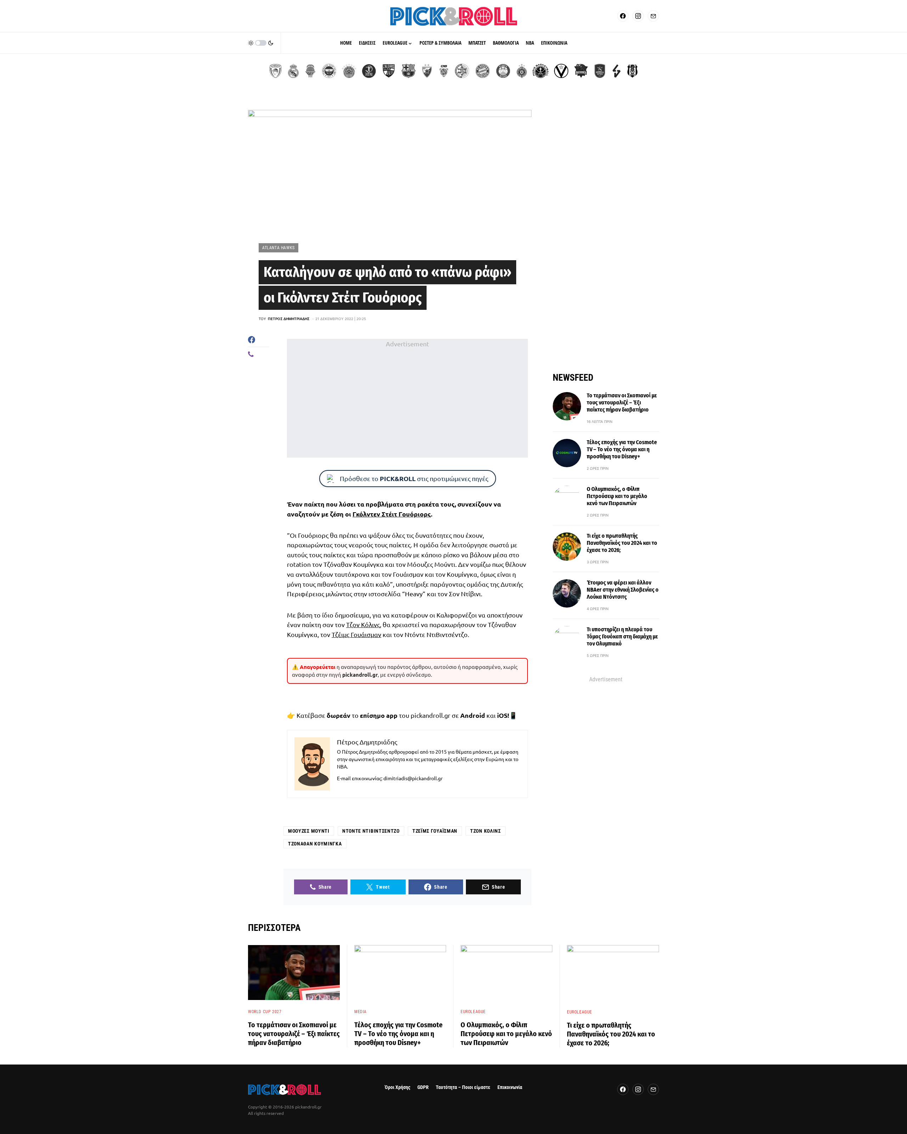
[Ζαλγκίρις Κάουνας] (388, 71)
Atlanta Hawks (278, 247)
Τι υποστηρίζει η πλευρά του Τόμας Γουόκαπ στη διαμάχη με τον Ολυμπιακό (622, 636)
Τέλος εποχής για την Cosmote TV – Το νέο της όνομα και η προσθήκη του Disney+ (622, 449)
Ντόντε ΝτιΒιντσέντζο (371, 831)
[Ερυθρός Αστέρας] (427, 71)
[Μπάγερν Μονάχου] (482, 71)
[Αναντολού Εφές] (600, 71)
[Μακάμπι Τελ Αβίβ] (462, 71)
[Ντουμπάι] (443, 71)
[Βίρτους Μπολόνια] (561, 71)
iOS (502, 715)
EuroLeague (473, 1011)
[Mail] (653, 16)
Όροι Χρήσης (397, 1087)
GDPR (423, 1087)
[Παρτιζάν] (522, 71)
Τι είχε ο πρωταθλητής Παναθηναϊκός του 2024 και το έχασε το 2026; (622, 542)
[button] (261, 43)
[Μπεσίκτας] (632, 71)
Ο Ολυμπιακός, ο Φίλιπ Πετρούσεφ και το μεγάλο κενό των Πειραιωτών (617, 496)
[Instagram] (638, 16)
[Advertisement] (407, 398)
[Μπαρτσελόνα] (408, 71)
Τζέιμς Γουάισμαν (356, 634)
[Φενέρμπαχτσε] (329, 71)
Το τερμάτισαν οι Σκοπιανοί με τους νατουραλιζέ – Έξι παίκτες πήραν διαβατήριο (622, 402)
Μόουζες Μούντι (308, 831)
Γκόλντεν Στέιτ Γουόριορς (392, 514)
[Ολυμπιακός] (275, 71)
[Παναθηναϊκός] (349, 71)
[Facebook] (623, 16)
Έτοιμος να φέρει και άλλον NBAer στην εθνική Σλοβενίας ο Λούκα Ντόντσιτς (623, 589)
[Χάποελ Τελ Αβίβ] (369, 71)
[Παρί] (540, 71)
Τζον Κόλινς (363, 624)
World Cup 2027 (264, 1011)
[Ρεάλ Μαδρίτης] (293, 71)
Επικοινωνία (509, 1087)
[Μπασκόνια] (581, 71)
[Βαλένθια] (310, 71)
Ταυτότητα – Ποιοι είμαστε (463, 1087)
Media (360, 1011)
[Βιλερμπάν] (616, 71)
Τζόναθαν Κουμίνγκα (315, 844)
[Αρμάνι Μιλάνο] (503, 71)
